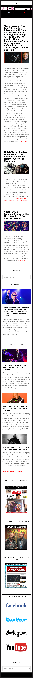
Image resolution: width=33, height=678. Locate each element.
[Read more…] (24, 141)
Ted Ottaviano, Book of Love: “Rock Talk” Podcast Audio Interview (14, 367)
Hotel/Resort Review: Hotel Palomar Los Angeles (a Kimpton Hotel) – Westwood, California (16, 156)
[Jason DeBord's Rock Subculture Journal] (16, 8)
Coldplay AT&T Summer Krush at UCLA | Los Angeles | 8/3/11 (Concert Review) (16, 215)
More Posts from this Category (12, 471)
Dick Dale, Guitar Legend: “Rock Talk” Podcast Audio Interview (15, 448)
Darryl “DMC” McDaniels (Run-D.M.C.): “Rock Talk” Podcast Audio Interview (16, 408)
